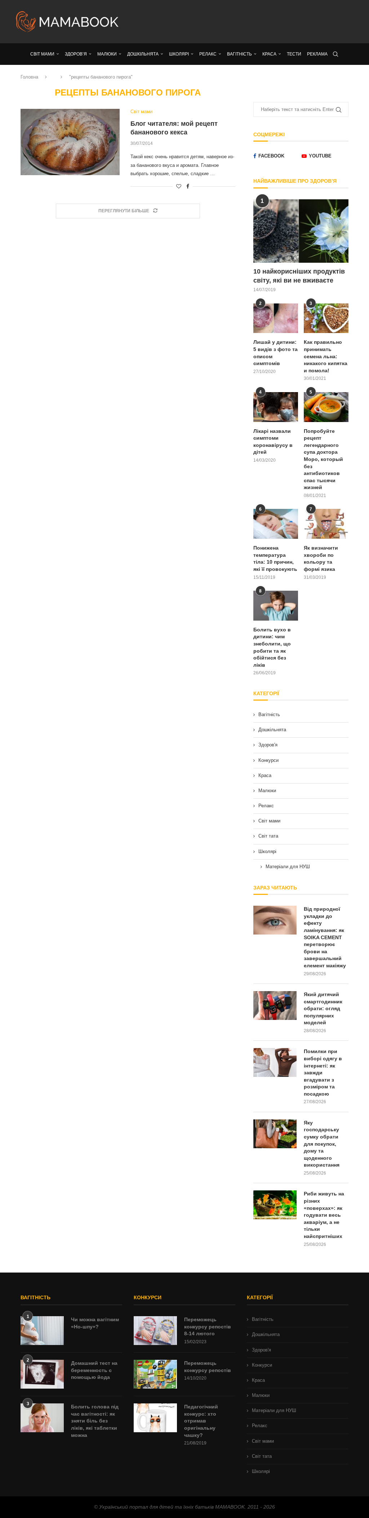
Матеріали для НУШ (288, 866)
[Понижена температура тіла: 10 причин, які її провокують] (275, 524)
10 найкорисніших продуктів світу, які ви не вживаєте (299, 276)
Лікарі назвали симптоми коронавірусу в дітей (273, 441)
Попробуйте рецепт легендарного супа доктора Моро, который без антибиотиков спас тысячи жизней (323, 459)
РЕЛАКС (208, 54)
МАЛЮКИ (107, 54)
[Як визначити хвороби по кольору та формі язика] (326, 524)
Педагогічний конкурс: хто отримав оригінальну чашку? (201, 1421)
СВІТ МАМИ (42, 54)
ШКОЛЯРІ (179, 54)
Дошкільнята (272, 729)
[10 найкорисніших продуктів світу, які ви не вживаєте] (300, 231)
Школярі (267, 851)
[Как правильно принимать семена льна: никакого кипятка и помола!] (326, 318)
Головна (29, 77)
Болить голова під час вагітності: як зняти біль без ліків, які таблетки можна (95, 1421)
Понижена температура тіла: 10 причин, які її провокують (275, 558)
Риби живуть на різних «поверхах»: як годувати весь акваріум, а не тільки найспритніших (324, 1215)
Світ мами (269, 821)
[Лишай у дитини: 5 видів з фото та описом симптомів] (275, 318)
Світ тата (268, 836)
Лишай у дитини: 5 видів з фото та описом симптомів (275, 352)
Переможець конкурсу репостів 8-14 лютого (207, 1326)
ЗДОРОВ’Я (76, 54)
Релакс (266, 805)
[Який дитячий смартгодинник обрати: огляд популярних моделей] (275, 1005)
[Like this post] (178, 186)
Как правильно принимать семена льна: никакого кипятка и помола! (325, 356)
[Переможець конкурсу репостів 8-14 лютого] (155, 1330)
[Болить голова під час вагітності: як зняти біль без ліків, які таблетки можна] (42, 1417)
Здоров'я (267, 744)
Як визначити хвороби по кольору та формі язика (321, 558)
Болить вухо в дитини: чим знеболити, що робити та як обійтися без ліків (272, 647)
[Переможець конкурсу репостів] (155, 1374)
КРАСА (269, 54)
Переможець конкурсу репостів (207, 1366)
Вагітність (269, 714)
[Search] (335, 54)
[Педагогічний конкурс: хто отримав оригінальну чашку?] (155, 1417)
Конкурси (268, 760)
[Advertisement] (242, 21)
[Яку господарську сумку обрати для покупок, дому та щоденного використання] (275, 1133)
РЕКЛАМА (317, 54)
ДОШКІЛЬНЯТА (143, 54)
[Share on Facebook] (187, 186)
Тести (294, 54)
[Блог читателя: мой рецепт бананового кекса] (70, 142)
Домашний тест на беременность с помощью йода (94, 1370)
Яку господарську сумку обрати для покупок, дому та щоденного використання (321, 1144)
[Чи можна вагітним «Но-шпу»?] (42, 1330)
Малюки (267, 790)
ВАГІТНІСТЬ (239, 54)
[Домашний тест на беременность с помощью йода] (42, 1374)
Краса (264, 775)
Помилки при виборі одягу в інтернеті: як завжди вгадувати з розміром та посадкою (323, 1072)
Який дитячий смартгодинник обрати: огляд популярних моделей (323, 1008)
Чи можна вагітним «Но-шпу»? (95, 1323)
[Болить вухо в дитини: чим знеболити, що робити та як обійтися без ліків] (275, 606)
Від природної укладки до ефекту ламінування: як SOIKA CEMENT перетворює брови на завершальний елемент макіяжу (325, 937)
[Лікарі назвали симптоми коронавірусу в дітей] (275, 407)
